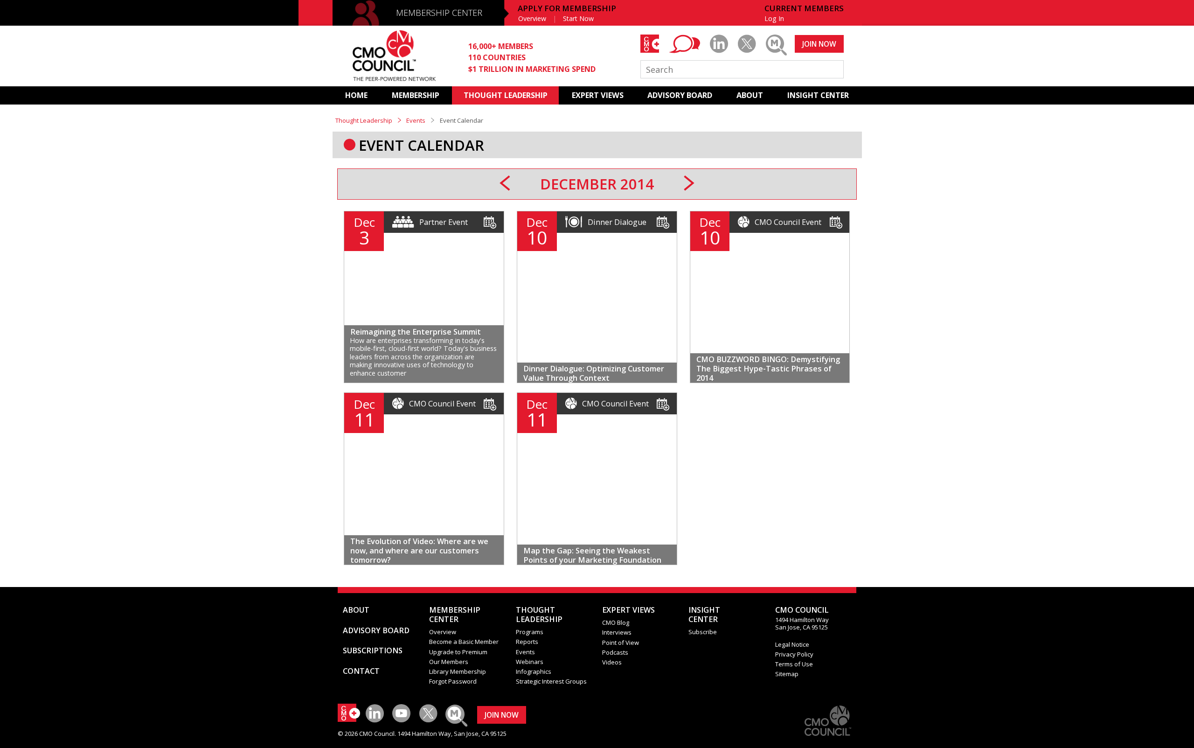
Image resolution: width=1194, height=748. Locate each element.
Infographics (533, 671)
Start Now (578, 18)
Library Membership (457, 671)
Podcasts (615, 652)
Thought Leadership (363, 120)
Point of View (620, 642)
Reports (527, 641)
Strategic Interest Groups (551, 681)
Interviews (617, 632)
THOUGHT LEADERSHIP (506, 95)
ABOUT (749, 95)
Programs (529, 632)
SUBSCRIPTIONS (373, 650)
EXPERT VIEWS (598, 95)
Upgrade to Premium (458, 652)
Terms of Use (794, 664)
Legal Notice (792, 644)
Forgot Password (453, 681)
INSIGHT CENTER (818, 95)
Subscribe (702, 632)
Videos (612, 662)
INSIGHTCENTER (704, 614)
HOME (356, 95)
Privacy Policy (794, 654)
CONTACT (361, 671)
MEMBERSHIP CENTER (439, 12)
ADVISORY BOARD (679, 95)
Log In (774, 18)
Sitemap (786, 674)
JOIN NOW (819, 44)
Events (415, 120)
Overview (532, 18)
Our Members (448, 661)
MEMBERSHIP (415, 95)
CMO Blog (615, 622)
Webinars (529, 661)
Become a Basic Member (464, 641)
